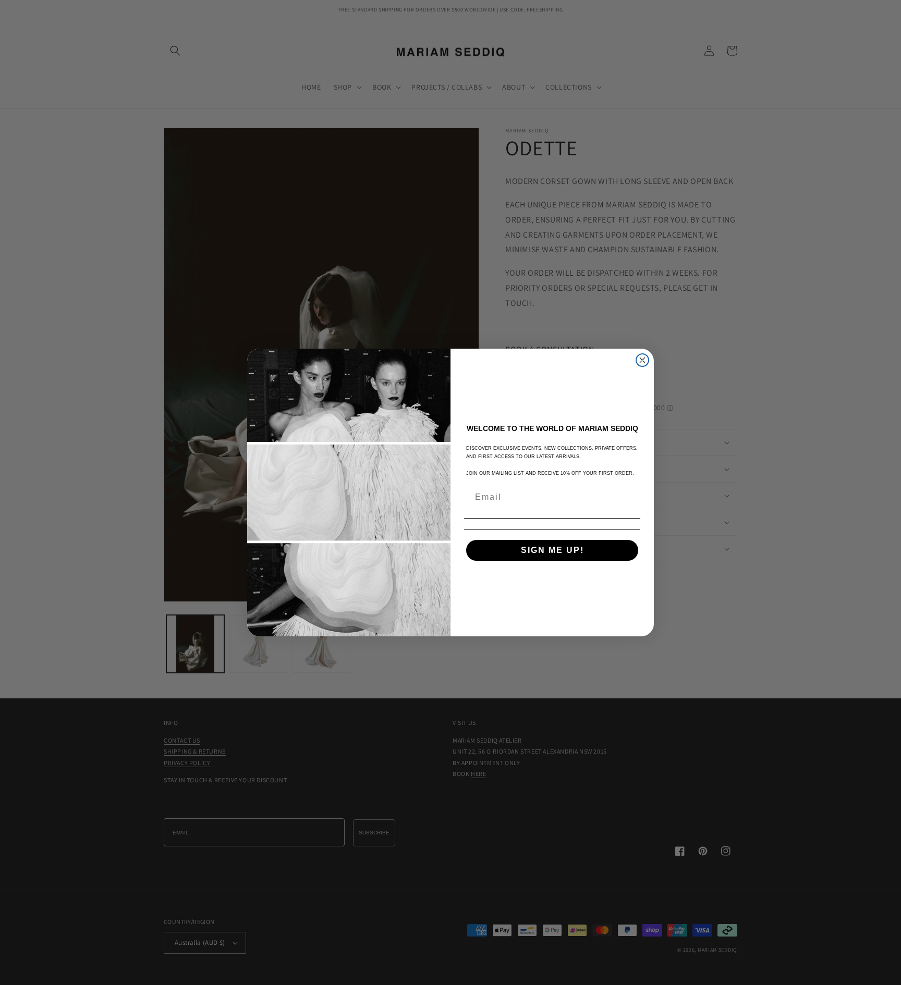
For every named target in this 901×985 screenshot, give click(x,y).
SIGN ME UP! (552, 550)
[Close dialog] (642, 360)
